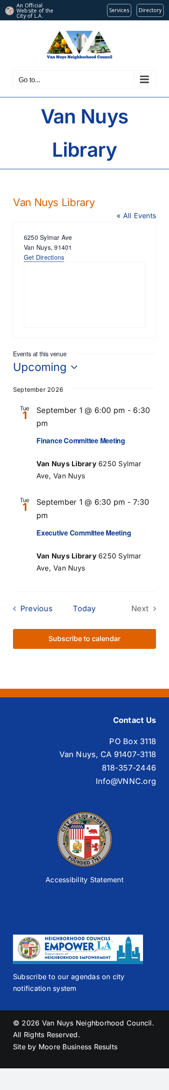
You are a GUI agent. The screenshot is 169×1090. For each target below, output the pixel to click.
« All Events (136, 215)
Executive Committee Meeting (83, 533)
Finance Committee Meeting (80, 440)
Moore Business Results (78, 1046)
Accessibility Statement (85, 879)
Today (84, 608)
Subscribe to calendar (84, 639)
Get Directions (44, 257)
